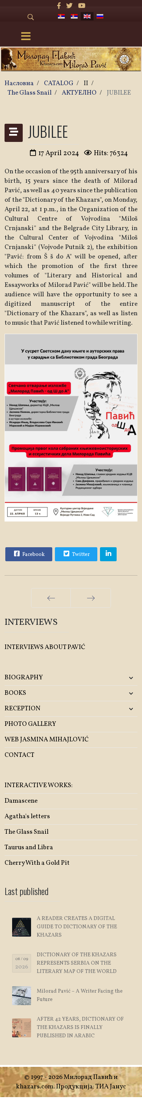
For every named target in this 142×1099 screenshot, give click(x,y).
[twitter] (69, 6)
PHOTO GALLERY (30, 724)
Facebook (33, 554)
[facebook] (59, 6)
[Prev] (50, 597)
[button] (115, 678)
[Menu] (26, 37)
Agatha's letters (27, 816)
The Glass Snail (26, 832)
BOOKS (15, 693)
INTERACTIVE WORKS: (39, 785)
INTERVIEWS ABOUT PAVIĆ (45, 647)
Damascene (21, 801)
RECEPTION (23, 708)
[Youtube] (81, 6)
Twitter (80, 554)
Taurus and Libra (29, 847)
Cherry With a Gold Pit (37, 863)
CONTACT (19, 755)
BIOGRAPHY (24, 677)
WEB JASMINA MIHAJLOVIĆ (47, 739)
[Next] (91, 597)
